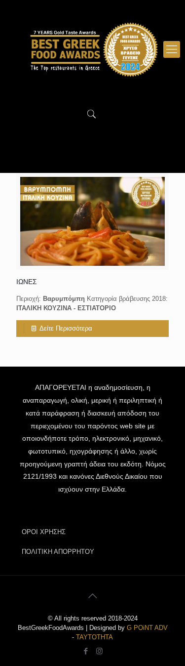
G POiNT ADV (147, 627)
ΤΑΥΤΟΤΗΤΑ (94, 637)
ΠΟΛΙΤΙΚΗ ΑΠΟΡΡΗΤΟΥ (58, 551)
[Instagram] (99, 651)
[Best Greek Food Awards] (92, 49)
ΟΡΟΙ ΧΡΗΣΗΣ (44, 532)
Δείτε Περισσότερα (65, 328)
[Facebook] (86, 651)
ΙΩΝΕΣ (26, 282)
